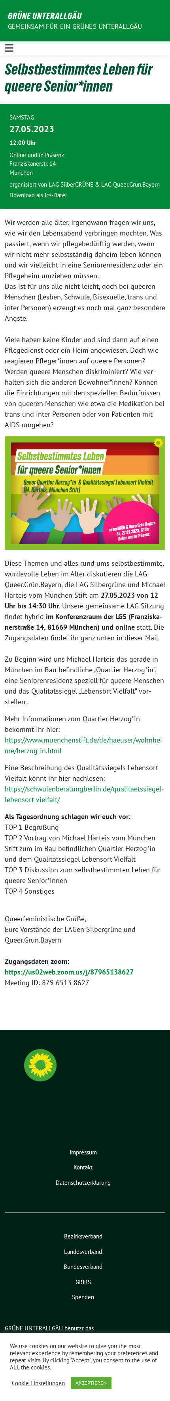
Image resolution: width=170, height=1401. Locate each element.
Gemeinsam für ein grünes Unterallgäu (75, 26)
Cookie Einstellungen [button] (38, 1383)
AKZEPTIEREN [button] (91, 1383)
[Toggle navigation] (9, 47)
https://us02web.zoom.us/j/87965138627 (69, 971)
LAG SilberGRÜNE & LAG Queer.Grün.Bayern (104, 184)
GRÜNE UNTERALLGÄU (45, 16)
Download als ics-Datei (38, 195)
